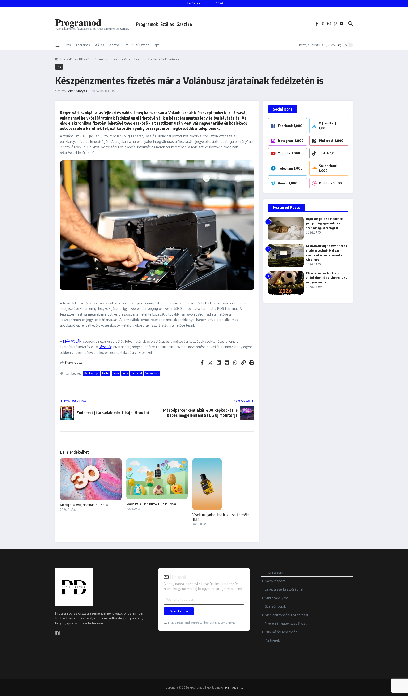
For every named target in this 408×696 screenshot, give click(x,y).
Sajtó (156, 45)
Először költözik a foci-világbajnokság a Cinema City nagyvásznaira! (326, 277)
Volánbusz (152, 373)
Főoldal (60, 59)
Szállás (167, 24)
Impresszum (274, 572)
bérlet (105, 373)
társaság (105, 347)
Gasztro (184, 24)
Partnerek (272, 640)
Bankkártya (91, 373)
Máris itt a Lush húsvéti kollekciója (151, 504)
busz (116, 373)
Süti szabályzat (276, 598)
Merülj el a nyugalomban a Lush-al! (84, 505)
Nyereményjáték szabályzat (286, 623)
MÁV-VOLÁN (72, 341)
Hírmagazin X (234, 687)
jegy (125, 373)
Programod (78, 22)
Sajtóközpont (275, 581)
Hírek (67, 45)
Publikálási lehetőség (281, 632)
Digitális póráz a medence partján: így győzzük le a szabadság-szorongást (324, 223)
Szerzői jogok (275, 606)
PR (81, 59)
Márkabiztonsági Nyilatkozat (286, 615)
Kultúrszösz (140, 45)
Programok (147, 24)
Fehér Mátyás (77, 91)
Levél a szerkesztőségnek (284, 589)
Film (125, 45)
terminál (137, 373)
